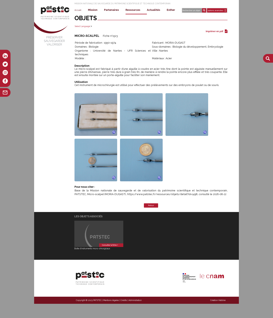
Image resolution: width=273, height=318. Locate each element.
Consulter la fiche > (110, 245)
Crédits (123, 300)
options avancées (215, 10)
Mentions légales (111, 300)
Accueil (78, 10)
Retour (151, 205)
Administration (135, 300)
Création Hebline (218, 300)
